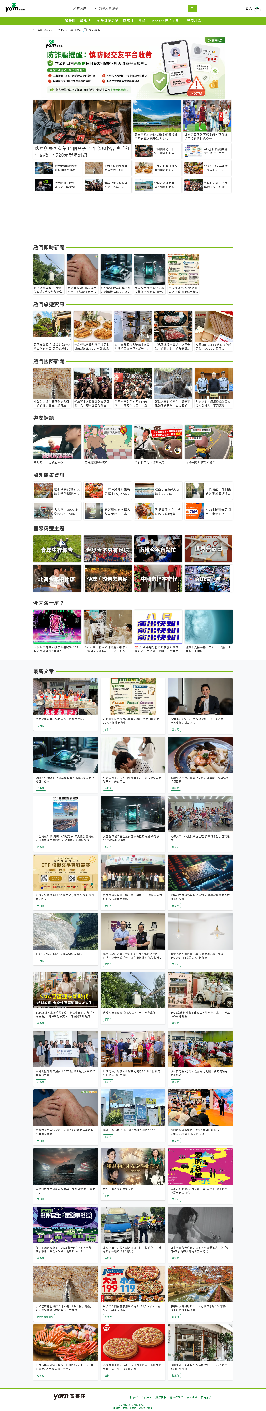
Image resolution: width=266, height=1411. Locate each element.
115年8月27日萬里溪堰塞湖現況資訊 (59, 954)
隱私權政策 (176, 1397)
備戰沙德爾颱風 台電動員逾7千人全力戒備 (129, 1012)
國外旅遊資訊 (49, 475)
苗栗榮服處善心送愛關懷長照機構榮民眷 (61, 719)
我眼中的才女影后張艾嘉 (118, 1189)
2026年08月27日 (44, 30)
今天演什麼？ (49, 603)
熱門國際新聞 (49, 361)
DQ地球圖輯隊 (107, 21)
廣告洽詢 (206, 1397)
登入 (249, 8)
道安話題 (43, 418)
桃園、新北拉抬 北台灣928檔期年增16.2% (129, 1130)
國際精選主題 (49, 528)
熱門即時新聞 (49, 247)
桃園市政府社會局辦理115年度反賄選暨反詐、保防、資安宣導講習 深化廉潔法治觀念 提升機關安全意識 (132, 957)
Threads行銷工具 (164, 21)
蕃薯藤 (14, 8)
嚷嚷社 (128, 21)
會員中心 (146, 1397)
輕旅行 (85, 21)
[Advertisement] (125, 219)
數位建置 (192, 1397)
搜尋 (141, 21)
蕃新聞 (70, 21)
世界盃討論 (192, 21)
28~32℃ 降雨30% (85, 29)
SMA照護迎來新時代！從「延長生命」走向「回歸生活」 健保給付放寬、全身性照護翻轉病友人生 (65, 1016)
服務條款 (161, 1397)
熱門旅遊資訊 (49, 304)
